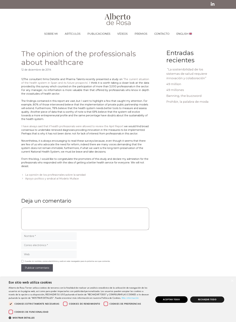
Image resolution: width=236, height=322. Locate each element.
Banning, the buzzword (184, 95)
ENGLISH (182, 33)
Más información (130, 297)
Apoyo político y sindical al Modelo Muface (52, 178)
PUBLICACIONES (98, 33)
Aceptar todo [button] (171, 299)
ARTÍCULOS (73, 33)
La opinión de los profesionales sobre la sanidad (55, 174)
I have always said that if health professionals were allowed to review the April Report (72, 126)
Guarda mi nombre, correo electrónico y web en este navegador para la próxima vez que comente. (67, 261)
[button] (79, 317)
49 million (173, 84)
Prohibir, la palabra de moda (187, 101)
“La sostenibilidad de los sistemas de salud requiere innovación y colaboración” (186, 74)
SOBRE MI (51, 33)
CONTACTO (161, 33)
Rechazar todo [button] (207, 299)
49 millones (175, 90)
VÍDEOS (122, 33)
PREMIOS (141, 33)
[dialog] (118, 299)
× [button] (232, 281)
